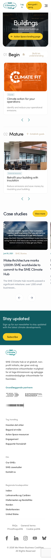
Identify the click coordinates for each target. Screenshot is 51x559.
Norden (9, 504)
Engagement (12, 438)
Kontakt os (11, 471)
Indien (9, 490)
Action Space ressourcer (17, 434)
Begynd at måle (13, 429)
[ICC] (12, 394)
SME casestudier (14, 467)
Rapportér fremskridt (16, 443)
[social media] (7, 538)
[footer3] (14, 405)
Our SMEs (10, 462)
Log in (22, 5)
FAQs (14, 525)
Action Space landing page (27, 36)
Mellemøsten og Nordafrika (19, 499)
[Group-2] (34, 394)
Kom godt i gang (32, 5)
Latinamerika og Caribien (18, 495)
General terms (28, 525)
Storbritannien (12, 509)
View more (40, 213)
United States (12, 514)
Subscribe (12, 337)
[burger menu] (46, 6)
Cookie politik (33, 528)
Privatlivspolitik (15, 528)
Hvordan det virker (15, 424)
